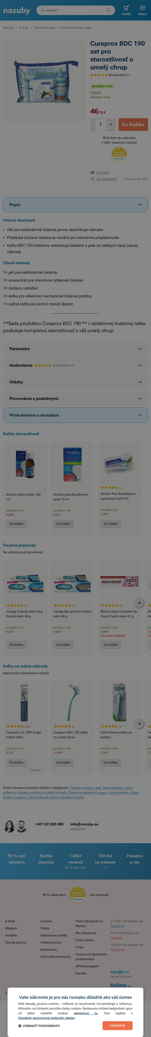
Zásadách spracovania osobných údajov (46, 1018)
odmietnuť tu (86, 1013)
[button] (39, 1026)
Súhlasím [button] (117, 1025)
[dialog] (75, 1012)
